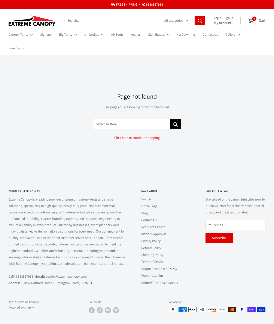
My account (222, 22)
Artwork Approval (153, 234)
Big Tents (65, 34)
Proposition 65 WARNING (159, 268)
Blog (144, 213)
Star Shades (156, 34)
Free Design (17, 48)
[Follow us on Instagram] (100, 310)
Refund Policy (151, 248)
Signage (46, 34)
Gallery (230, 34)
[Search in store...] (175, 124)
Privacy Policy (151, 241)
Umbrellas (91, 34)
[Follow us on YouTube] (108, 310)
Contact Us (210, 34)
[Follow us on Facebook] (92, 310)
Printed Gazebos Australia (159, 282)
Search (146, 199)
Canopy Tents (18, 34)
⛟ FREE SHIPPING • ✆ (137, 4)
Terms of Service (152, 261)
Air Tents (117, 34)
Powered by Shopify (21, 307)
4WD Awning (186, 34)
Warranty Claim (152, 275)
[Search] (200, 20)
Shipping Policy (152, 255)
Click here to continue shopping (137, 137)
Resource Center (153, 227)
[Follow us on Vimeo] (116, 310)
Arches (136, 34)
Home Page (149, 206)
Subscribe (219, 238)
